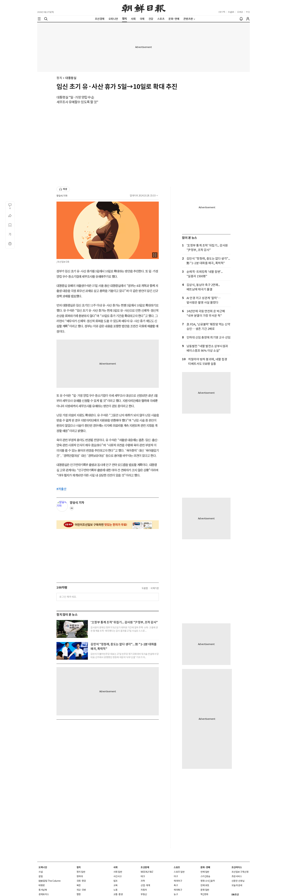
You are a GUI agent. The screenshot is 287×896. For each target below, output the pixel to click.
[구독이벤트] (107, 524)
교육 (115, 885)
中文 (248, 12)
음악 (213, 880)
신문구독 (221, 12)
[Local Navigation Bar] (39, 19)
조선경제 (145, 867)
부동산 (144, 894)
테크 (143, 876)
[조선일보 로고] (144, 8)
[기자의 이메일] (72, 509)
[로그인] (248, 19)
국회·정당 (81, 880)
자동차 (144, 889)
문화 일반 (204, 889)
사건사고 (117, 876)
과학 (143, 880)
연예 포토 (204, 885)
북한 (79, 885)
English (231, 12)
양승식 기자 (61, 195)
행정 (79, 894)
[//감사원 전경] (72, 629)
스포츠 (177, 867)
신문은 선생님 (238, 880)
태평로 (42, 885)
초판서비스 (237, 876)
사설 (41, 871)
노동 (115, 889)
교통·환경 (118, 894)
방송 (208, 876)
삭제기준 (154, 588)
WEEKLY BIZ (147, 871)
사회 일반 (117, 871)
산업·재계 (145, 885)
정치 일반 (81, 871)
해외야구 (178, 880)
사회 (115, 867)
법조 (115, 880)
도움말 (145, 588)
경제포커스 (44, 894)
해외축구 (178, 889)
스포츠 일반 (179, 871)
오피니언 (43, 867)
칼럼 (41, 876)
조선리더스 (237, 867)
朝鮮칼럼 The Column (50, 880)
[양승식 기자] (62, 506)
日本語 (240, 12)
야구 (176, 876)
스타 (202, 876)
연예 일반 (204, 871)
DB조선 (235, 894)
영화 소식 (204, 880)
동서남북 (43, 889)
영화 (206, 894)
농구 (176, 894)
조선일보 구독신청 (240, 871)
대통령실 (70, 78)
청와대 (80, 876)
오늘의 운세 (237, 885)
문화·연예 (205, 867)
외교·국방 (81, 889)
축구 (176, 885)
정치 (59, 78)
